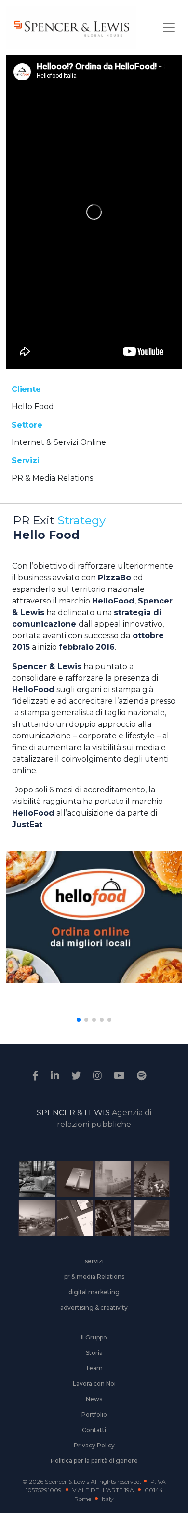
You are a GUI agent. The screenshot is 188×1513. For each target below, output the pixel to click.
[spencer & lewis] (36, 1076)
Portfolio (94, 1414)
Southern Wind (147, 1219)
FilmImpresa (71, 1219)
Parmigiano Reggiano (33, 1180)
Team (94, 1368)
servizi (94, 1261)
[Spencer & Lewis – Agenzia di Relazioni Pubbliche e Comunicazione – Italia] (71, 28)
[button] (79, 1020)
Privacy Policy (94, 1445)
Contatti (94, 1429)
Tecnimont (147, 1180)
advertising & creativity (94, 1307)
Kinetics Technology (33, 1219)
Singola (109, 1219)
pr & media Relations (94, 1276)
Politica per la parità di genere (94, 1460)
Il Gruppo (94, 1337)
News (94, 1399)
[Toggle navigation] (168, 27)
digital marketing (94, 1292)
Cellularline (71, 1180)
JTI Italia (109, 1180)
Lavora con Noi (94, 1383)
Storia (94, 1352)
